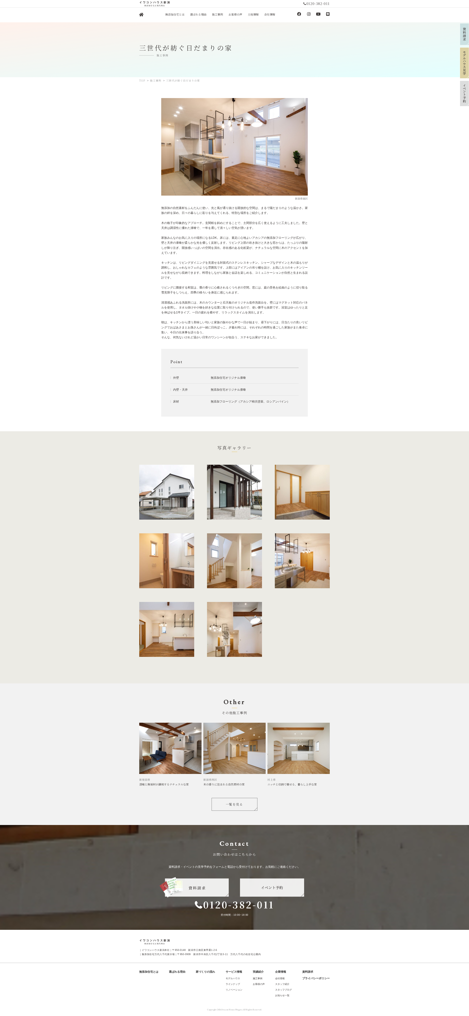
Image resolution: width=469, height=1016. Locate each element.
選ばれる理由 (177, 971)
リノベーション (234, 989)
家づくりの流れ (205, 971)
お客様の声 (259, 984)
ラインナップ (233, 984)
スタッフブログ (283, 989)
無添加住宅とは (148, 971)
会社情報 (280, 978)
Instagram (309, 14)
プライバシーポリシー (316, 978)
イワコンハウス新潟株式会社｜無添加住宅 (141, 15)
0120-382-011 (238, 904)
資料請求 (307, 971)
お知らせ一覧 (282, 995)
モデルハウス (233, 978)
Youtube (318, 14)
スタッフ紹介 (282, 984)
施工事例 (257, 978)
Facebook (299, 14)
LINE (328, 14)
